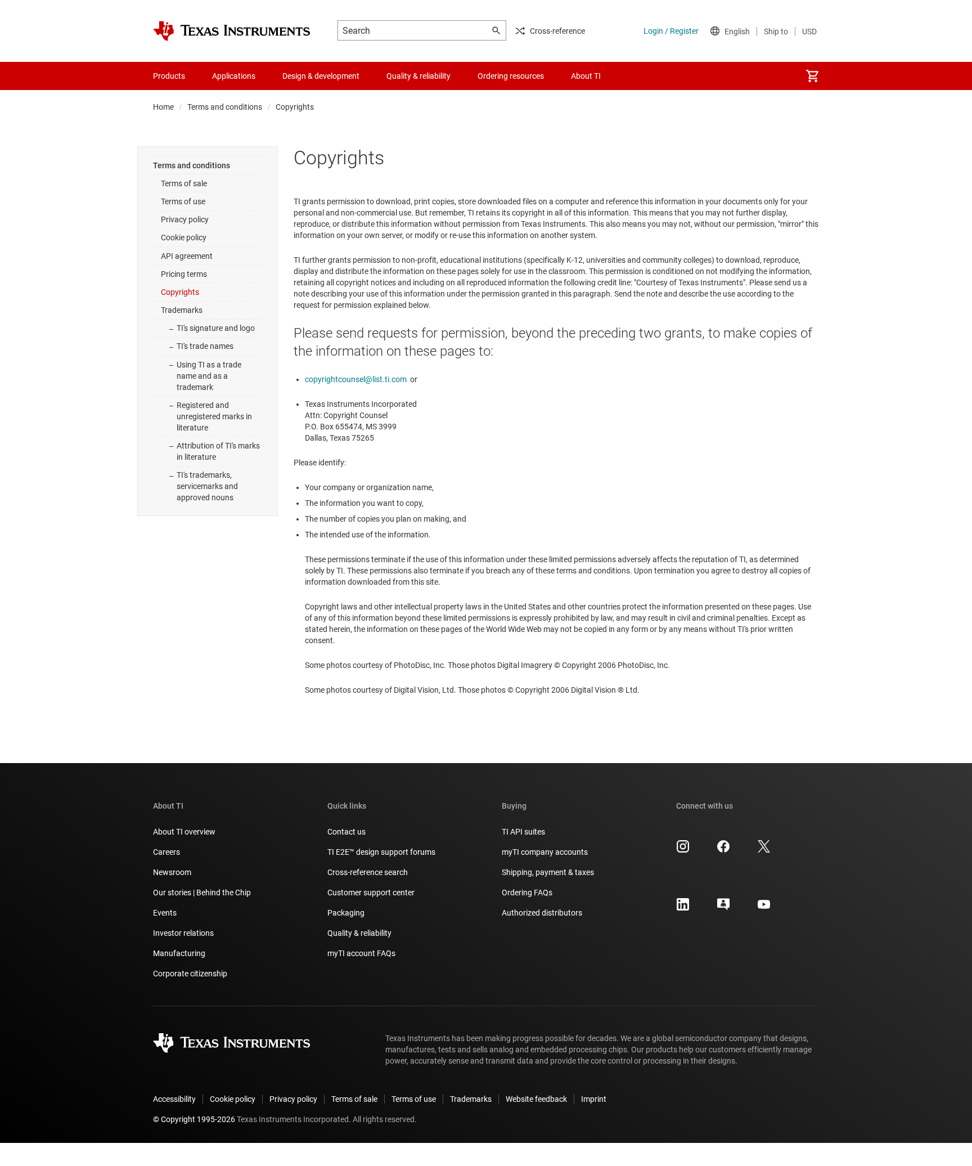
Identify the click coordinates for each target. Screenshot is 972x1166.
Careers (166, 851)
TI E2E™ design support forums (381, 851)
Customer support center (371, 892)
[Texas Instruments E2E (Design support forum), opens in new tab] (723, 908)
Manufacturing (179, 953)
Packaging (345, 912)
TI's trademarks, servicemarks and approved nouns (207, 486)
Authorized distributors (542, 912)
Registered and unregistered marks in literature (214, 416)
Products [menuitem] (169, 75)
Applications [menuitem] (233, 75)
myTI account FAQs (361, 953)
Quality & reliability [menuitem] (418, 75)
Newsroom (172, 872)
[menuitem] (812, 76)
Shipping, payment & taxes (548, 872)
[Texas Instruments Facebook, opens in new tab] (723, 850)
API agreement (187, 256)
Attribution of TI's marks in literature (218, 451)
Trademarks (181, 310)
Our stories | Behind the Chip (202, 892)
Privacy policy (185, 219)
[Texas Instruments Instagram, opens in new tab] (683, 850)
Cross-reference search (367, 872)
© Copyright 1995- (194, 1119)
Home (163, 106)
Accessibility (174, 1099)
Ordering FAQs (527, 892)
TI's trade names (205, 346)
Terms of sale (184, 183)
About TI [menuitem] (586, 75)
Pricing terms (184, 274)
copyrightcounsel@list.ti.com (356, 379)
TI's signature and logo (216, 328)
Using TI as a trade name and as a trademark (209, 376)
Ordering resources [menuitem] (511, 75)
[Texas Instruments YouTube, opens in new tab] (764, 908)
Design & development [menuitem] (320, 75)
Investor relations (183, 933)
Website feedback (536, 1099)
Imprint (593, 1099)
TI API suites (523, 831)
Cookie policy (183, 237)
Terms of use (183, 201)
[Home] (231, 31)
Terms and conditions (224, 106)
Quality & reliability (359, 933)
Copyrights (180, 292)
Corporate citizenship (190, 973)
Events (165, 912)
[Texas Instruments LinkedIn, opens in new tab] (683, 908)
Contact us (346, 831)
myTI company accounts (545, 851)
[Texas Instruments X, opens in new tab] (764, 850)
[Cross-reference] (634, 76)
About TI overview (184, 831)
